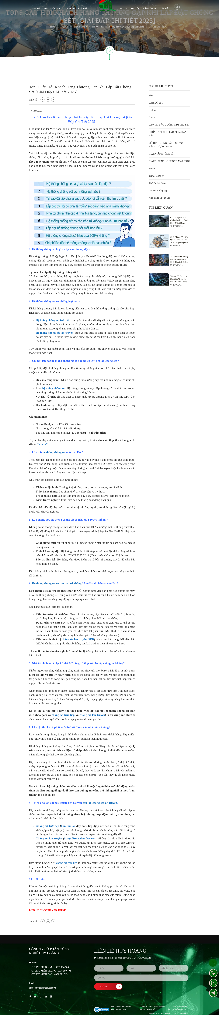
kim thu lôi (68, 825)
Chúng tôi (42, 444)
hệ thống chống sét (53, 388)
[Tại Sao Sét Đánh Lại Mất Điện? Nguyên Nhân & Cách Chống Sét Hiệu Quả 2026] (169, 280)
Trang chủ (40, 8)
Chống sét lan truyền (49, 838)
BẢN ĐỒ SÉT (149, 8)
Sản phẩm (84, 8)
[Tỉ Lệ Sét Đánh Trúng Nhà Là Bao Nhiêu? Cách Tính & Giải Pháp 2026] (169, 260)
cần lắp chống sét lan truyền (100, 802)
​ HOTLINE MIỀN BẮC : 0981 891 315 (48, 974)
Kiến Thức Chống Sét (159, 197)
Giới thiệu (56, 8)
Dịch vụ (70, 8)
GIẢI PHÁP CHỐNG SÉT (162, 154)
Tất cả (151, 95)
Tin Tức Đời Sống (157, 183)
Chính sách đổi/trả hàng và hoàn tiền (152, 1006)
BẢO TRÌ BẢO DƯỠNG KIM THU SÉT (169, 124)
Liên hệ (163, 8)
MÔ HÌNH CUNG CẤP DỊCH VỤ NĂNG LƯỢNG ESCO (166, 145)
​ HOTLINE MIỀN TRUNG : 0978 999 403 (50, 970)
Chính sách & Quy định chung (121, 1006)
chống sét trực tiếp (63, 714)
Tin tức (135, 8)
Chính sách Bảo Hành (118, 1009)
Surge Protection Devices (79, 838)
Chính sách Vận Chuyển (147, 1009)
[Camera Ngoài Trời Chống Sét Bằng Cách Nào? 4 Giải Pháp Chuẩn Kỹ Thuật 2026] (169, 223)
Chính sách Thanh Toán (180, 1006)
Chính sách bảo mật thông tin (178, 1009)
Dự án (124, 8)
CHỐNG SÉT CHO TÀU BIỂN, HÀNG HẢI (168, 134)
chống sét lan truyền (74, 639)
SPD (91, 639)
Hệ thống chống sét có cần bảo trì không (56, 583)
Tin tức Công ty (156, 176)
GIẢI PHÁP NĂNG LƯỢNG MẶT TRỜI (169, 161)
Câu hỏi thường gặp (158, 190)
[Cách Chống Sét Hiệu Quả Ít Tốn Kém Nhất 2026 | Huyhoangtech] (169, 241)
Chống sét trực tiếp (47, 825)
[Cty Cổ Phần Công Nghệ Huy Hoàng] (107, 5)
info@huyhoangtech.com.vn (42, 987)
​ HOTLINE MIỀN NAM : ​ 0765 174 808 (49, 967)
